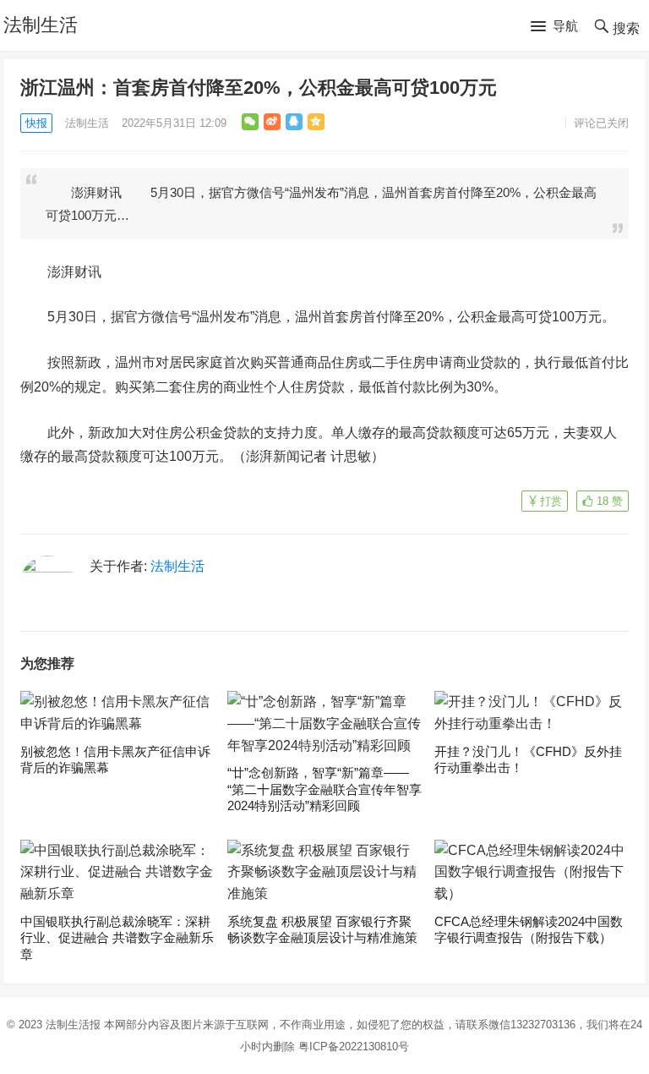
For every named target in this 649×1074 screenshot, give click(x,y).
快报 (36, 123)
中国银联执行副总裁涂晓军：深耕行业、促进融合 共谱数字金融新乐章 (117, 938)
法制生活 (40, 25)
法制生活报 (73, 1024)
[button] (554, 27)
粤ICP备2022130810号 (353, 1046)
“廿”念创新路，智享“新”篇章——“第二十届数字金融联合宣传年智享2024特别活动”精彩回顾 (324, 789)
